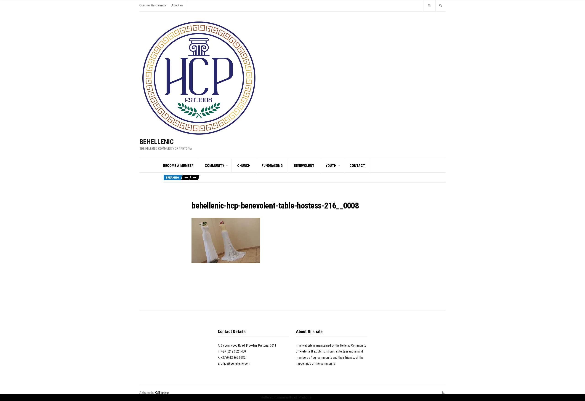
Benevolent (304, 165)
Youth (331, 165)
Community (214, 165)
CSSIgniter (162, 392)
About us (177, 5)
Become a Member (178, 165)
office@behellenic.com (235, 363)
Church (243, 165)
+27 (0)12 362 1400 (233, 351)
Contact (357, 165)
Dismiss (318, 397)
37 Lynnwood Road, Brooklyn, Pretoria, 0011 (248, 345)
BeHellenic (156, 142)
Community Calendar (153, 5)
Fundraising (272, 165)
